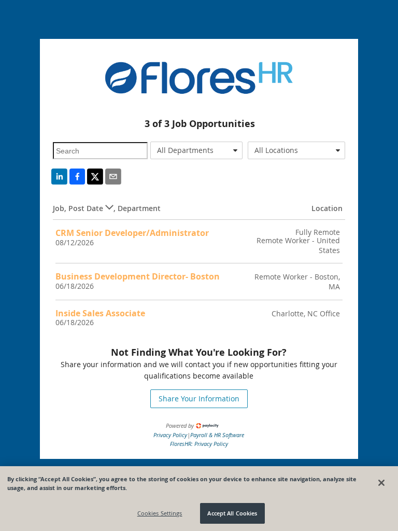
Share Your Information (199, 398)
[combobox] (196, 150)
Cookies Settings (159, 513)
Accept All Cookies (232, 513)
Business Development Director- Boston (137, 276)
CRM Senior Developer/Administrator (132, 233)
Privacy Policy (170, 435)
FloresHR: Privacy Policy (199, 444)
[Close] (381, 482)
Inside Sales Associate (100, 313)
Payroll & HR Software (217, 435)
